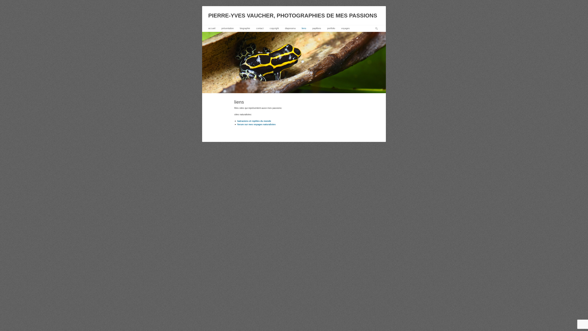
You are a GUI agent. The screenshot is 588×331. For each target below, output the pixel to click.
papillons (316, 28)
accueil (211, 28)
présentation (227, 28)
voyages (345, 28)
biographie (245, 28)
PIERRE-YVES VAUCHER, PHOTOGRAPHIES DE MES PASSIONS (292, 15)
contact (260, 28)
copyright (274, 28)
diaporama (290, 28)
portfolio (331, 28)
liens (304, 28)
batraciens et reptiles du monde (254, 121)
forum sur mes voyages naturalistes (256, 124)
